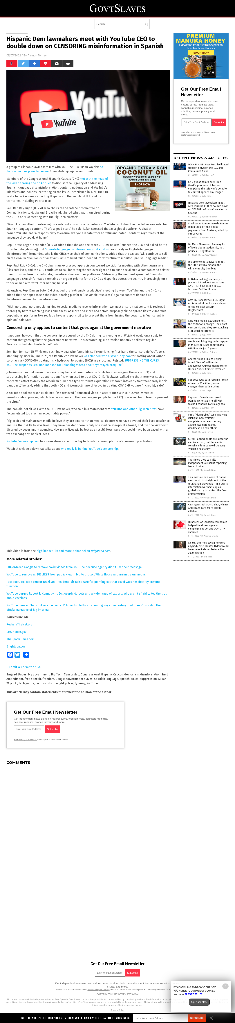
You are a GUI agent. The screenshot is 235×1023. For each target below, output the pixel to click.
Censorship (71, 674)
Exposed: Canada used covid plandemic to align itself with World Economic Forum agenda (206, 400)
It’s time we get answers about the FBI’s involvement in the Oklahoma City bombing (206, 265)
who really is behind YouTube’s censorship (89, 448)
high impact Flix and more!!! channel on (73, 551)
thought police (63, 683)
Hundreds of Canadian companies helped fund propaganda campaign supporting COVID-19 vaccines (207, 527)
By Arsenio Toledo (209, 536)
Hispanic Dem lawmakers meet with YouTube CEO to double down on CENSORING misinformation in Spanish (208, 207)
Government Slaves (79, 679)
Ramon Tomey (37, 55)
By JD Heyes (207, 196)
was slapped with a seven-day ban (107, 356)
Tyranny (79, 683)
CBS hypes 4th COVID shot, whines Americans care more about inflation (208, 508)
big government (39, 674)
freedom (48, 679)
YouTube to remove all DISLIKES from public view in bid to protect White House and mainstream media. (76, 574)
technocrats (43, 683)
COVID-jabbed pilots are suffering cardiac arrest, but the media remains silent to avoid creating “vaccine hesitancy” (208, 444)
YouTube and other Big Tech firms (134, 409)
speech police (129, 679)
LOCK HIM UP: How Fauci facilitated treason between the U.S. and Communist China (208, 168)
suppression (148, 679)
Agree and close (199, 1002)
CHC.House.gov (16, 632)
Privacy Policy (117, 1010)
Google (60, 679)
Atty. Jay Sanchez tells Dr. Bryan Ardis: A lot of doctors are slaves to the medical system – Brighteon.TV (207, 305)
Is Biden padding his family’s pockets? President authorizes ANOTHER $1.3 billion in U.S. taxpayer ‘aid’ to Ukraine (206, 284)
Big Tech (56, 674)
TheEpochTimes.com (20, 639)
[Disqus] (88, 814)
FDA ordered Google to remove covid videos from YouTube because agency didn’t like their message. (74, 567)
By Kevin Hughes (209, 314)
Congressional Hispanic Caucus (102, 674)
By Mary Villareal (209, 255)
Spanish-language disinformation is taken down (77, 249)
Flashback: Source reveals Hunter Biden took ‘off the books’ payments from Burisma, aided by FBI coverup (208, 228)
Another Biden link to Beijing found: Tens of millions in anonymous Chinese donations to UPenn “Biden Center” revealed (207, 364)
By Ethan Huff (208, 175)
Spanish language (106, 679)
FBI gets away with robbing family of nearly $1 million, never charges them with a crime (208, 383)
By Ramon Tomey (209, 217)
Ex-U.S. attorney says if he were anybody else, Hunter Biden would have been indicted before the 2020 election (208, 548)
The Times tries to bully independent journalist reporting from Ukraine (207, 463)
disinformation (150, 674)
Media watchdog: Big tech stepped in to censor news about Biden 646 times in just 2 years (208, 345)
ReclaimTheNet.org (19, 624)
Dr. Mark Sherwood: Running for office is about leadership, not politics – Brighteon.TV (206, 248)
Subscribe (197, 1018)
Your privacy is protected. (25, 739)
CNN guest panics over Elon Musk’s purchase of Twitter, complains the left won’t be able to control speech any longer (207, 187)
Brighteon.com (16, 646)
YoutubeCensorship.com (22, 441)
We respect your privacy (99, 989)
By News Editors (209, 237)
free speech (33, 679)
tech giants (26, 683)
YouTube (92, 683)
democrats (131, 674)
